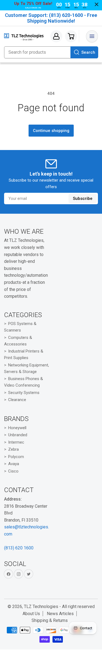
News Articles (60, 613)
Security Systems (23, 392)
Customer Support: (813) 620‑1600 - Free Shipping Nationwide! (51, 18)
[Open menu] (92, 36)
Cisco (13, 471)
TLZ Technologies (41, 606)
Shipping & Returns (50, 620)
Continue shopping (51, 130)
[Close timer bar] (96, 4)
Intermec (16, 442)
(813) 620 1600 (18, 547)
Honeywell (17, 427)
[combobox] (51, 52)
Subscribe (82, 198)
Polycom (16, 456)
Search (88, 52)
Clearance (17, 399)
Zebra (13, 449)
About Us (31, 613)
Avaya (13, 463)
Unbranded (17, 434)
